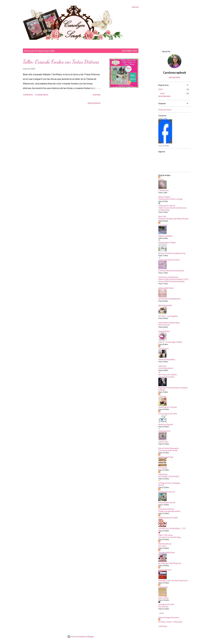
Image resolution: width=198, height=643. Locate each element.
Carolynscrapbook (174, 72)
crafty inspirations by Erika (169, 260)
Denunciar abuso (165, 109)
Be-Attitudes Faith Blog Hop (169, 563)
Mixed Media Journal (166, 502)
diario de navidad (165, 305)
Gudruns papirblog (165, 457)
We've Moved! (164, 325)
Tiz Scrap (162, 396)
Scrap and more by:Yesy (167, 413)
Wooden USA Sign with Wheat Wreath (173, 218)
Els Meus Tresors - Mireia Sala (170, 622)
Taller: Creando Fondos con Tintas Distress (61, 62)
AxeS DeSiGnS (164, 331)
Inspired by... (163, 474)
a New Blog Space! (165, 368)
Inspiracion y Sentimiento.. (168, 277)
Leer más (96, 95)
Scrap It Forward (164, 570)
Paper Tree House (165, 535)
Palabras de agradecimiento (169, 511)
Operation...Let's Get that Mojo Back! (173, 580)
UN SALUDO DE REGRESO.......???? (172, 528)
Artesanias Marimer (166, 509)
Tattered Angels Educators (168, 617)
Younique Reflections (166, 552)
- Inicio (161, 613)
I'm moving (162, 468)
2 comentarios (41, 95)
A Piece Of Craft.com (166, 492)
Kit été (161, 485)
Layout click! (163, 442)
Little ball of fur (164, 431)
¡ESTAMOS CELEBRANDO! (169, 299)
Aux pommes (163, 606)
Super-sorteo (163, 598)
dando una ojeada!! (165, 424)
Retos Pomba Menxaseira (168, 448)
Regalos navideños (165, 236)
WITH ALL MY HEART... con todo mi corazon (168, 375)
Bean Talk (162, 216)
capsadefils (162, 225)
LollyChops (162, 626)
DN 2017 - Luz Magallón (168, 316)
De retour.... (162, 546)
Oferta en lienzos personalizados (171, 270)
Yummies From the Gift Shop (169, 537)
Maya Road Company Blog (168, 322)
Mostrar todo (129, 51)
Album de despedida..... (167, 359)
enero (162, 93)
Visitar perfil (174, 77)
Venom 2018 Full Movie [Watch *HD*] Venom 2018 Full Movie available (173, 280)
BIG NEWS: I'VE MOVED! (168, 476)
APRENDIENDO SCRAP (168, 518)
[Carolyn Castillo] (165, 142)
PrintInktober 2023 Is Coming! (170, 199)
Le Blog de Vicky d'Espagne (169, 483)
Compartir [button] (28, 95)
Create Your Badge (163, 145)
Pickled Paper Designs (167, 242)
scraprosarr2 (163, 348)
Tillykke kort (163, 190)
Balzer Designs (164, 197)
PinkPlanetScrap (164, 544)
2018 (160, 89)
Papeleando (163, 587)
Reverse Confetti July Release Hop (171, 253)
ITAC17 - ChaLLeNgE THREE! (170, 342)
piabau (161, 179)
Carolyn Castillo (162, 118)
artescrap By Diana (165, 288)
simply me (162, 366)
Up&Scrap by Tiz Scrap (167, 407)
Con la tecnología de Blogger (82, 636)
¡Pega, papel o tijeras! (166, 205)
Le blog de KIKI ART (166, 604)
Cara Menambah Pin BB (167, 450)
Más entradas (94, 103)
